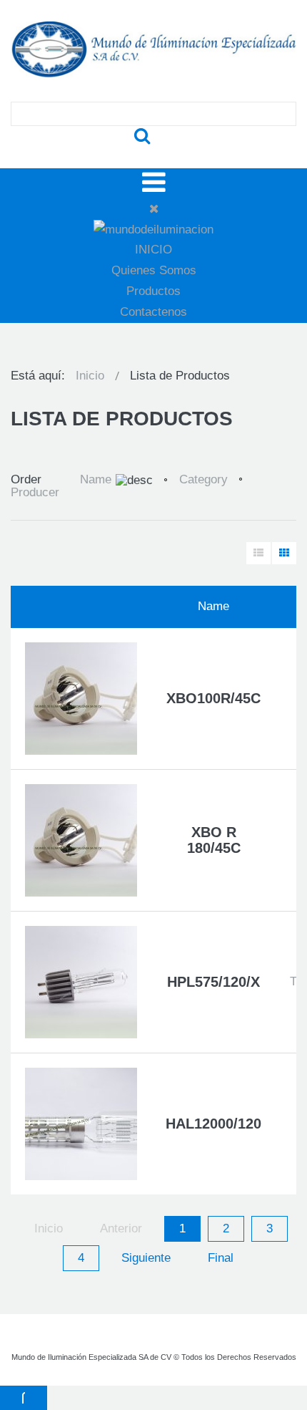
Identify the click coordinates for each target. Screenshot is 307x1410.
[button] (23, 1398)
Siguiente (146, 1258)
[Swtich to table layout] (258, 553)
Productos (153, 291)
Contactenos (153, 312)
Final (220, 1258)
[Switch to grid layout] (284, 553)
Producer (35, 492)
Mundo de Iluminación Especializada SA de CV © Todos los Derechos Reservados (153, 1357)
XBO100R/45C (213, 698)
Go (142, 136)
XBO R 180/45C (214, 840)
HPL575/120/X (213, 982)
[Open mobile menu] (154, 183)
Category (203, 479)
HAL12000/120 (213, 1123)
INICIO (153, 249)
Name (95, 479)
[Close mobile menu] (153, 209)
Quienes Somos (153, 270)
